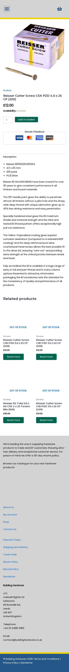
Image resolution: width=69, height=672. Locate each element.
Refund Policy (11, 569)
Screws (7, 90)
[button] (6, 8)
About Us (8, 507)
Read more (13, 356)
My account (10, 514)
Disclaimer (9, 576)
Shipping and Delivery (15, 547)
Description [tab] (9, 156)
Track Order (10, 554)
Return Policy (10, 561)
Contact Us (9, 529)
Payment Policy (12, 539)
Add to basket (26, 119)
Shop (6, 522)
